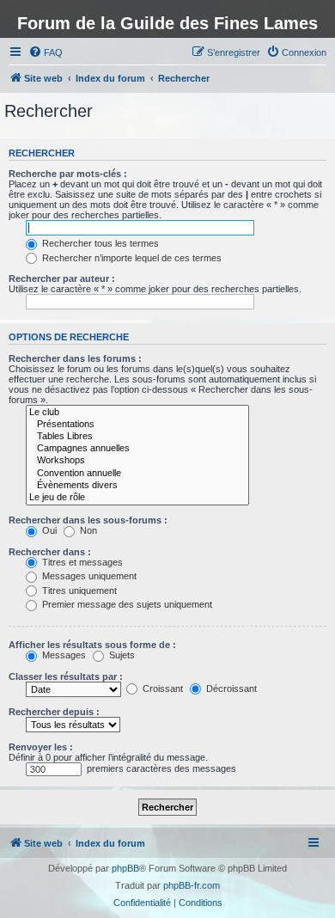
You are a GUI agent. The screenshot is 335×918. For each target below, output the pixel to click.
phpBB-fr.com (191, 885)
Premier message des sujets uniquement (126, 604)
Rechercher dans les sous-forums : (88, 520)
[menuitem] (45, 52)
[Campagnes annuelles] (137, 449)
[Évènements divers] (137, 486)
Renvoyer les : (41, 747)
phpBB (125, 868)
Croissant (161, 688)
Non (87, 530)
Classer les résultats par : (66, 676)
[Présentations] (137, 425)
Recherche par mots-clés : (68, 173)
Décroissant (230, 688)
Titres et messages (81, 562)
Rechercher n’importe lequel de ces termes (131, 258)
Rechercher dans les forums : (75, 358)
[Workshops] (137, 461)
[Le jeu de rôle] (137, 498)
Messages (63, 655)
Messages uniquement (88, 576)
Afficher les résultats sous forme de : (92, 645)
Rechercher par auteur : (62, 278)
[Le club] (137, 413)
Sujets (121, 655)
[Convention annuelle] (137, 474)
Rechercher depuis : (54, 712)
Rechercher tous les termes (99, 243)
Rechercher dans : (50, 552)
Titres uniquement (78, 590)
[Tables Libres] (137, 437)
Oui (48, 530)
